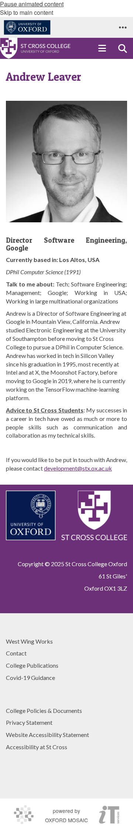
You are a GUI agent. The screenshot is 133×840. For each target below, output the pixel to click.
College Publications (32, 665)
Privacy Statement (29, 722)
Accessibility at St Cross (36, 746)
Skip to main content (26, 12)
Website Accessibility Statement (47, 734)
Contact (16, 653)
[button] (122, 27)
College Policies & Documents (44, 710)
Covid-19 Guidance (30, 677)
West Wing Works (29, 641)
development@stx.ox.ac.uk (78, 468)
